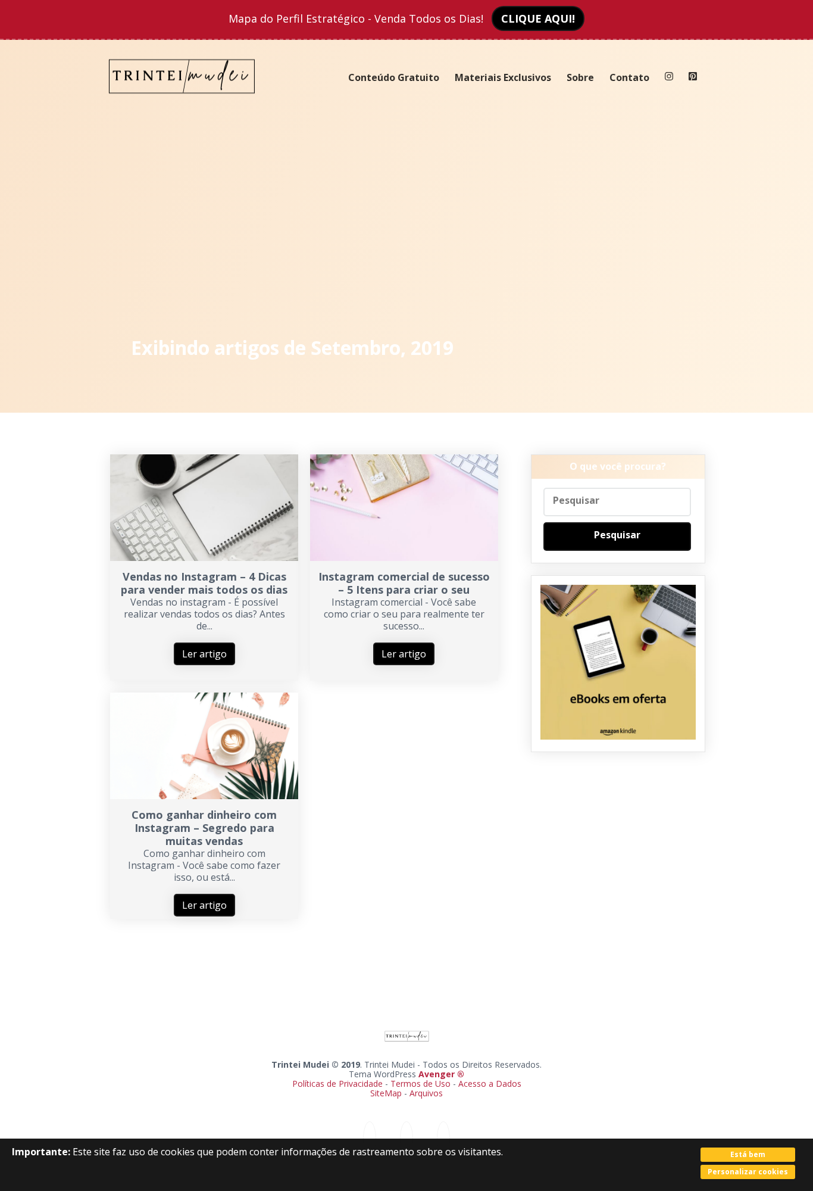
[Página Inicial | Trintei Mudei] (182, 102)
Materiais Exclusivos (503, 77)
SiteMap (387, 1093)
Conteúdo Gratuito (393, 77)
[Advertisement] (407, 220)
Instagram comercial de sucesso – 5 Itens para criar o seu (404, 583)
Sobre (580, 77)
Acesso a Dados (489, 1083)
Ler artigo (204, 653)
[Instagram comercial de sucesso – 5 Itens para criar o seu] (404, 557)
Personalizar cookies (748, 1172)
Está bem (747, 1154)
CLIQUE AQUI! (538, 18)
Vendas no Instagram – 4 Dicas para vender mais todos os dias (204, 583)
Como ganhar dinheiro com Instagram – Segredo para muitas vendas (204, 827)
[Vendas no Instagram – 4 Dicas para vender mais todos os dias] (204, 557)
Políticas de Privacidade (337, 1083)
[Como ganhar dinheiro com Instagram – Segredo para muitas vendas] (204, 795)
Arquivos (426, 1093)
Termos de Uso (420, 1083)
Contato (629, 77)
